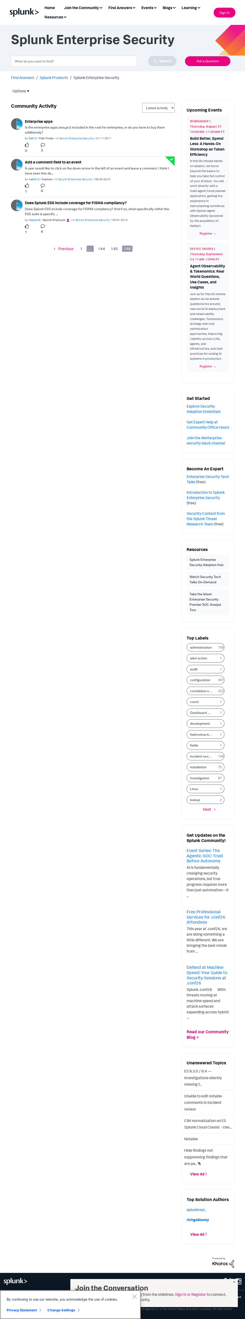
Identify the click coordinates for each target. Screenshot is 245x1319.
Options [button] (17, 91)
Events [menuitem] (147, 7)
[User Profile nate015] (16, 164)
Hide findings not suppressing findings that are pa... (206, 1157)
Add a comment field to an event (53, 162)
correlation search (203, 691)
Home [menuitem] (50, 7)
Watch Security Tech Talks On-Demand (205, 579)
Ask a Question (207, 61)
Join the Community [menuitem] (81, 7)
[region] (70, 1304)
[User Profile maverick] (16, 204)
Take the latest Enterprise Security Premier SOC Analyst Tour (205, 602)
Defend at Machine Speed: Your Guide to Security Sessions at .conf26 (207, 975)
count (194, 702)
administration (201, 647)
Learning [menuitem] (189, 7)
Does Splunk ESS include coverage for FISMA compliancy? (76, 202)
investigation (199, 778)
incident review (201, 756)
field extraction (201, 734)
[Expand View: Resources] (65, 17)
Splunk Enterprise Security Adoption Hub (206, 562)
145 (114, 248)
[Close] (134, 1296)
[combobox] (94, 61)
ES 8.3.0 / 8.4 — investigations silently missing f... (203, 1078)
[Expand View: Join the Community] (101, 7)
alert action (198, 658)
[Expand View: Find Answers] (134, 7)
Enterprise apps (39, 121)
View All (197, 1174)
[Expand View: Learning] (198, 7)
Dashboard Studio (203, 713)
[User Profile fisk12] (16, 123)
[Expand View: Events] (155, 7)
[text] (28, 145)
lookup (195, 800)
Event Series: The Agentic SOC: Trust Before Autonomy (205, 855)
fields (194, 745)
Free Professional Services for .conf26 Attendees (206, 917)
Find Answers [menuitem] (120, 7)
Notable (191, 1138)
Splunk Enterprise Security (76, 138)
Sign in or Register (190, 1294)
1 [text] (26, 191)
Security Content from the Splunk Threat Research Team (206, 518)
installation (198, 767)
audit (194, 669)
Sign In (224, 13)
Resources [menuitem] (54, 17)
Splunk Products (54, 77)
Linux (194, 789)
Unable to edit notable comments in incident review (203, 1102)
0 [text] (26, 150)
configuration (200, 680)
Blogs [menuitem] (167, 7)
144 (101, 248)
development (200, 723)
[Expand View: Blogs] (174, 7)
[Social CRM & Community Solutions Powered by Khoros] (223, 1262)
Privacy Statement (22, 1310)
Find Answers (22, 77)
